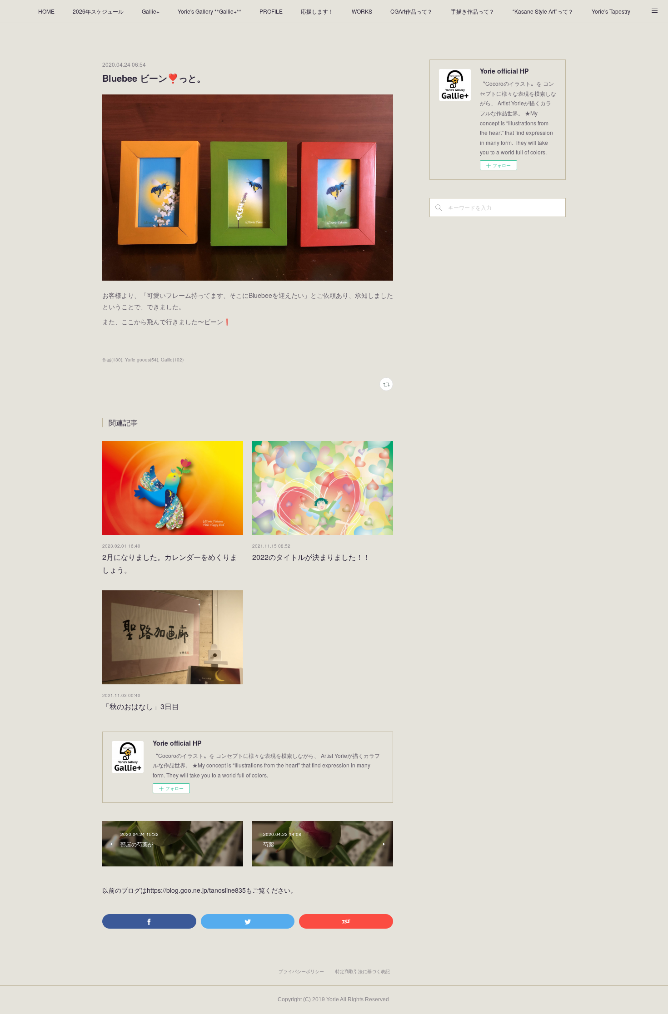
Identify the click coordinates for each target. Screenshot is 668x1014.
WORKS (362, 11)
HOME (46, 11)
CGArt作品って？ (411, 11)
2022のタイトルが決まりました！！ (311, 557)
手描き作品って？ (472, 11)
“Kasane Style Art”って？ (543, 11)
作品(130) (112, 359)
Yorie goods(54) (141, 359)
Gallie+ (151, 11)
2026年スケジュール (98, 11)
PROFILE (271, 11)
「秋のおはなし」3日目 (140, 706)
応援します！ (317, 11)
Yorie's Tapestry (611, 11)
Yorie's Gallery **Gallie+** (209, 11)
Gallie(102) (172, 359)
